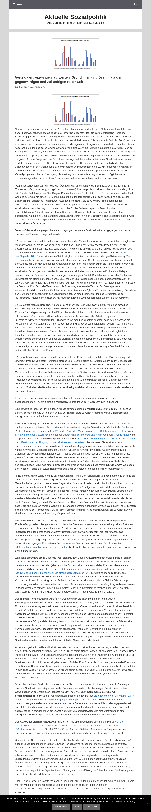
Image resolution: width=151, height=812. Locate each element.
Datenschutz (92, 807)
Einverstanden (61, 807)
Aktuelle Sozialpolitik (75, 16)
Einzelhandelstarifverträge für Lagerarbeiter (43, 547)
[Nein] (147, 803)
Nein (77, 807)
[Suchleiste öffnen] (136, 4)
